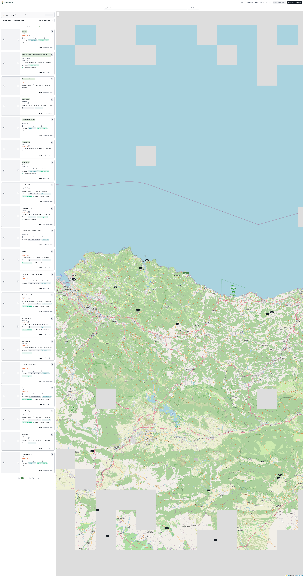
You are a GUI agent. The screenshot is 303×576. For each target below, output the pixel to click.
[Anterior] (4, 40)
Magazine (268, 2)
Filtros (194, 8)
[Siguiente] (18, 40)
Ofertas (262, 2)
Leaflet (288, 575)
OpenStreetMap (299, 575)
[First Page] (17, 478)
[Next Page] (36, 478)
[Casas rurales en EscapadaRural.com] (7, 2)
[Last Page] (39, 478)
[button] (280, 478)
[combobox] (145, 7)
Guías (256, 2)
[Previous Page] (19, 478)
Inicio (242, 2)
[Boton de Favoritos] (52, 31)
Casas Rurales (249, 2)
